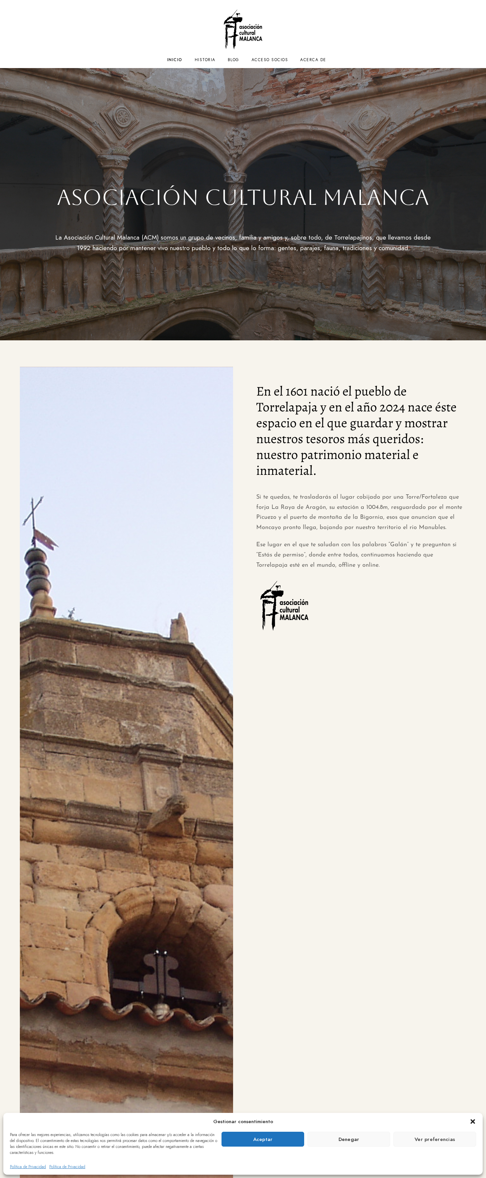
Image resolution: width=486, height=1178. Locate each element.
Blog (233, 59)
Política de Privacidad (28, 1166)
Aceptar (263, 1139)
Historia (205, 59)
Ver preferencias (435, 1139)
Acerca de (313, 59)
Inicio (174, 59)
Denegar (349, 1139)
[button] (472, 1121)
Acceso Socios (270, 59)
